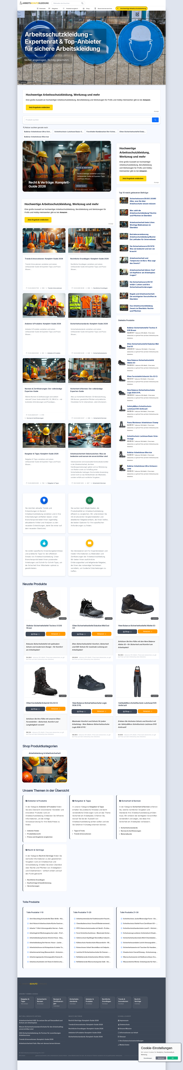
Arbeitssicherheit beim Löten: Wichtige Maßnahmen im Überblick (142, 225)
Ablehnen (161, 1058)
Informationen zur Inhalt (128, 1033)
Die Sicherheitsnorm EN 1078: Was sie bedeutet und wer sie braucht (142, 248)
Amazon (54, 634)
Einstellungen (148, 1058)
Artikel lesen (81, 186)
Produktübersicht (34, 834)
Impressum (123, 1020)
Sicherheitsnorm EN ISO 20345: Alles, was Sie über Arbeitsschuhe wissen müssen (143, 201)
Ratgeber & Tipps (53, 483)
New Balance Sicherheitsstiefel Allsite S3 (136, 625)
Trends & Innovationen (55, 288)
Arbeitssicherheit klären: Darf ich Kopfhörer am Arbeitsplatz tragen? (142, 272)
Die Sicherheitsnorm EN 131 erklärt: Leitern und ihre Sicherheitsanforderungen (141, 284)
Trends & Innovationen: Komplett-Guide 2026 (44, 259)
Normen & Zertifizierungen (35, 418)
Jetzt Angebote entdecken (39, 107)
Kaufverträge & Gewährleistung (39, 883)
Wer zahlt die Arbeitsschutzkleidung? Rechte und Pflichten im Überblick (143, 213)
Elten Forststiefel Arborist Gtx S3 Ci (142, 376)
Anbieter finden (33, 831)
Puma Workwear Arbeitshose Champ (142, 422)
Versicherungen (33, 886)
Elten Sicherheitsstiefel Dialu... (133, 132)
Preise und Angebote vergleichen (40, 837)
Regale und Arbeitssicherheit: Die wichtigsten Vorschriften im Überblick (143, 296)
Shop (35, 634)
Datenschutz (124, 1024)
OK (173, 1058)
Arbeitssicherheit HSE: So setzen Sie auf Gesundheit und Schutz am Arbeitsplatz (40, 1022)
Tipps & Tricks (79, 831)
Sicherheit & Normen (100, 418)
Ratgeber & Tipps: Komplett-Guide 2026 (41, 454)
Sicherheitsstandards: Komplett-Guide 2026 (89, 324)
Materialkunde (126, 834)
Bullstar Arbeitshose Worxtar (36, 137)
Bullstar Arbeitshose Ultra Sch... (37, 132)
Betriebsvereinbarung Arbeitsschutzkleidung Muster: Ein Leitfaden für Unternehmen (143, 236)
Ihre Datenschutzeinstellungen (131, 1041)
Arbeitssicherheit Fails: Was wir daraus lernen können (39, 1043)
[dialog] (160, 1052)
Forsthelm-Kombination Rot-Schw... (101, 132)
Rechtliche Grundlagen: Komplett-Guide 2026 (89, 259)
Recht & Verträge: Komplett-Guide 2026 (84, 1020)
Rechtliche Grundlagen (100, 288)
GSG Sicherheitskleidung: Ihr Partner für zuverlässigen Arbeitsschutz (40, 1034)
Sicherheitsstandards (100, 353)
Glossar (122, 1037)
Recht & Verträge (35, 850)
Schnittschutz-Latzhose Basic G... (68, 132)
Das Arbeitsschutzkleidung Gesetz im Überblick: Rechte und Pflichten (141, 308)
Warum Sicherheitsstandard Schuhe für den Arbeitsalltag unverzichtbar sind (41, 1028)
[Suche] (82, 3)
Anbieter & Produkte (53, 353)
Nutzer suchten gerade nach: (36, 127)
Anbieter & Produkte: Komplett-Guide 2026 (43, 324)
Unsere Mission (125, 1028)
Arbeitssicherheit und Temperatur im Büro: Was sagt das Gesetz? (143, 260)
